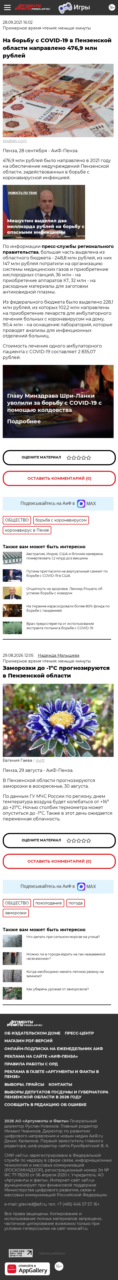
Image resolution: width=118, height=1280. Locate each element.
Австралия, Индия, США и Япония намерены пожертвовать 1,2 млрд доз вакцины (64, 556)
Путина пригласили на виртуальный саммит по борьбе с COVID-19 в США (67, 573)
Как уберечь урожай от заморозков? (57, 989)
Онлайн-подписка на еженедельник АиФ (53, 1048)
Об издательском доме (32, 1033)
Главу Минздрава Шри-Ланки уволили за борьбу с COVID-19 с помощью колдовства (54, 402)
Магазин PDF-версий (28, 1040)
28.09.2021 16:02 (18, 22)
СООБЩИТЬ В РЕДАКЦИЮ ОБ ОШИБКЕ (45, 1104)
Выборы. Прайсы (24, 1084)
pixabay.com (15, 140)
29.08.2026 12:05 (18, 655)
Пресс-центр (79, 1033)
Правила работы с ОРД (31, 1064)
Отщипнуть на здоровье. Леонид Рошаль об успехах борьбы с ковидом (64, 591)
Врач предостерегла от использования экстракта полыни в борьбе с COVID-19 (60, 626)
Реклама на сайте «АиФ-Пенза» (41, 1056)
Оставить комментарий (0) (59, 478)
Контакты (60, 1084)
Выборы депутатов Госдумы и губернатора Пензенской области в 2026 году (56, 1094)
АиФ (40, 760)
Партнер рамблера (52, 1253)
